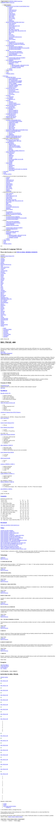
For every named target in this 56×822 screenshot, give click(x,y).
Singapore (3, 311)
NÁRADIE (11, 160)
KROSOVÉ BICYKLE (11, 105)
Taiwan (2, 321)
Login (7, 72)
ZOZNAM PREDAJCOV (14, 59)
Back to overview (4, 558)
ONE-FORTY (12, 27)
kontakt (4, 803)
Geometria (5, 331)
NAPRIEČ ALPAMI (16, 67)
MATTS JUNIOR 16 (13, 112)
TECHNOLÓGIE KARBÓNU (16, 46)
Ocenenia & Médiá (7, 329)
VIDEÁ (10, 68)
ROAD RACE (12, 90)
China (2, 265)
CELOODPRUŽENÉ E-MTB (15, 121)
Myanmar (3, 296)
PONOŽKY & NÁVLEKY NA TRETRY (18, 169)
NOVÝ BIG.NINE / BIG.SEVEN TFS (17, 30)
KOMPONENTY (10, 142)
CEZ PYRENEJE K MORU (17, 66)
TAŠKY (10, 154)
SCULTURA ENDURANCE (15, 36)
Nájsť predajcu (4, 353)
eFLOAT (11, 12)
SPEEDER (11, 96)
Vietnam (2, 325)
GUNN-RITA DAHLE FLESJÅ (16, 52)
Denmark (3, 272)
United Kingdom (4, 324)
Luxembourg (3, 291)
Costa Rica (3, 268)
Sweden (2, 317)
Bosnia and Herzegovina (6, 264)
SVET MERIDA (9, 60)
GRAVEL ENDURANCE (14, 104)
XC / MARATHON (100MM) (15, 80)
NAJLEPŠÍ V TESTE (13, 62)
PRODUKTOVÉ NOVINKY (12, 139)
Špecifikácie (6, 330)
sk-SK (4, 241)
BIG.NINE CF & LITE (14, 29)
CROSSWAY (12, 106)
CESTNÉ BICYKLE (10, 88)
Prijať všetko (3, 819)
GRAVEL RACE (12, 103)
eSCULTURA (12, 18)
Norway (2, 303)
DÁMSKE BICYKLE (11, 114)
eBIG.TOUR (11, 17)
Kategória (5, 336)
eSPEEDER (11, 21)
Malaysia (2, 292)
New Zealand (3, 301)
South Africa (3, 314)
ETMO (10, 8)
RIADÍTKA (11, 143)
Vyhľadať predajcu (10, 73)
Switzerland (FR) (4, 319)
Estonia (2, 274)
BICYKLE (5, 76)
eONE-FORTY (12, 14)
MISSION (11, 38)
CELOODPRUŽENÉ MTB (15, 78)
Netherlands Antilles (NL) (6, 298)
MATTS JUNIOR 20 (13, 111)
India (2, 281)
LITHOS (11, 7)
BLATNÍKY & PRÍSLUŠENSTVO (17, 150)
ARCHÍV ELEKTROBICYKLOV (14, 136)
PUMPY (11, 158)
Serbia (2, 309)
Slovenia (2, 313)
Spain (2, 316)
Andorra (2, 258)
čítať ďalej (3, 388)
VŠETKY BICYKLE (11, 117)
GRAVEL (8, 100)
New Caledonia (4, 300)
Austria (2, 262)
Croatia (2, 269)
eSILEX (10, 19)
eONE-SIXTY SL (13, 10)
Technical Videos (7, 334)
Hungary (2, 279)
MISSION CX (12, 99)
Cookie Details (21, 819)
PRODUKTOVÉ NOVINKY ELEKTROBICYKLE (17, 6)
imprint (4, 805)
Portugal (2, 307)
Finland (2, 275)
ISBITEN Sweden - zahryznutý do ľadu (20, 65)
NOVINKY (6, 171)
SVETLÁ (11, 156)
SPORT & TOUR (13, 87)
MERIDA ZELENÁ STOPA (15, 55)
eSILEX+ (11, 133)
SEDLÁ (10, 148)
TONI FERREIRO (13, 54)
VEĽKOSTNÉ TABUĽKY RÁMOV (17, 57)
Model (4, 328)
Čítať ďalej (3, 352)
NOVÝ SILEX (12, 39)
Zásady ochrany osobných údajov (15, 816)
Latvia (2, 289)
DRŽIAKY (11, 155)
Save (19, 820)
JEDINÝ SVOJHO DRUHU (15, 61)
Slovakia (2, 312)
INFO (7, 56)
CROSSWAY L (12, 115)
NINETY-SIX (12, 28)
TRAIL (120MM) (12, 83)
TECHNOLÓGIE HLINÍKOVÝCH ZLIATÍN (19, 48)
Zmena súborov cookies (12, 819)
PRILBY (11, 166)
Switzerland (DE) (4, 318)
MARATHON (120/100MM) (15, 82)
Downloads (5, 333)
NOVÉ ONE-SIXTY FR (14, 25)
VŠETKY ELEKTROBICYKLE (13, 137)
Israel (2, 284)
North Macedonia (4, 302)
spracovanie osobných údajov (9, 806)
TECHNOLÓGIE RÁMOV (15, 49)
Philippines (3, 305)
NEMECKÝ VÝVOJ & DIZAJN (16, 43)
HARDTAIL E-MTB (13, 122)
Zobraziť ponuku (4, 677)
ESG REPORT (12, 41)
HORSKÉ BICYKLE (11, 77)
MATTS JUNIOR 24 (13, 110)
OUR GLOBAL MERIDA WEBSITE (26, 252)
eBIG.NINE (11, 16)
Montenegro (3, 295)
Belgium (2, 263)
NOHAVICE (11, 165)
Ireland (2, 283)
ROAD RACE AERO (14, 89)
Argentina (3, 259)
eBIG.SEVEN (12, 127)
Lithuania (3, 290)
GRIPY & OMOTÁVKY (14, 145)
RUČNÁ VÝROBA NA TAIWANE (17, 44)
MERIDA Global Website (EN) (7, 256)
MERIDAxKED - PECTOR (15, 140)
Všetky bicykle (9, 70)
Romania (2, 308)
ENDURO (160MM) (13, 85)
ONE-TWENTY (12, 23)
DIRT (10, 33)
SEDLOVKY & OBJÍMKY (15, 147)
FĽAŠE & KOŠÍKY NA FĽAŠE (16, 159)
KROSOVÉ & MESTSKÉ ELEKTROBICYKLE (17, 129)
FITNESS (8, 95)
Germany (3, 278)
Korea (2, 287)
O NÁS (7, 40)
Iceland (2, 280)
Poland (2, 306)
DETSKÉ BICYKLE (10, 107)
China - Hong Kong (5, 267)
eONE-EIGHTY (12, 11)
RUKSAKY (11, 153)
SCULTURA (12, 35)
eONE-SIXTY (12, 13)
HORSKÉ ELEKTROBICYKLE (13, 120)
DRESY (10, 164)
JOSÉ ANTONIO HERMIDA (15, 51)
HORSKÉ (11, 109)
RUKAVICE (11, 167)
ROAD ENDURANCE (14, 91)
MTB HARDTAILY (13, 79)
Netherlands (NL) (4, 297)
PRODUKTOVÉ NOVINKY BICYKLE (15, 22)
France (2, 276)
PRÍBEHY (11, 63)
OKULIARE (11, 170)
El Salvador (3, 273)
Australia (2, 260)
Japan (2, 286)
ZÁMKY (11, 161)
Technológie (6, 335)
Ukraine (2, 323)
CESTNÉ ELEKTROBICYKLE (13, 131)
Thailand (2, 322)
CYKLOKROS (9, 98)
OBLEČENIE (9, 163)
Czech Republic (4, 270)
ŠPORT (7, 50)
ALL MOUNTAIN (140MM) (15, 84)
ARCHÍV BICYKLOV (11, 116)
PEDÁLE (11, 149)
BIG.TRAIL (11, 32)
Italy (1, 285)
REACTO (11, 34)
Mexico (2, 294)
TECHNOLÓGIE (10, 45)
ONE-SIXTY (12, 24)
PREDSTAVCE (12, 144)
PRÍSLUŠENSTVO (10, 152)
